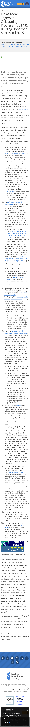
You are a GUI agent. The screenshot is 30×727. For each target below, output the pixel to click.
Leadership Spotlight (8, 46)
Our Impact (12, 44)
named (18, 406)
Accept (6, 722)
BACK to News (5, 10)
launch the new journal (16, 473)
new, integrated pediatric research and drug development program (15, 259)
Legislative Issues (21, 46)
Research (4, 44)
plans (13, 191)
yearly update (23, 109)
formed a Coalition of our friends (15, 154)
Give (19, 4)
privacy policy (14, 717)
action (9, 191)
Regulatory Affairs (22, 44)
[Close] (27, 710)
